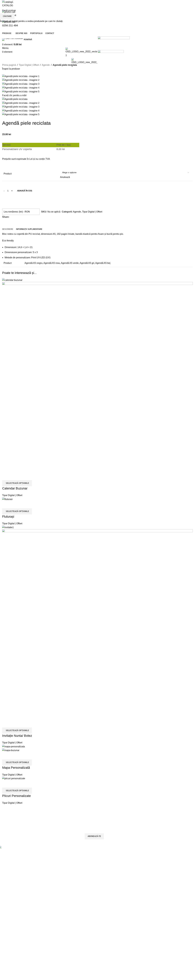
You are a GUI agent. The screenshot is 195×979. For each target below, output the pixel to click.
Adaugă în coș (24, 191)
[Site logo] (84, 63)
